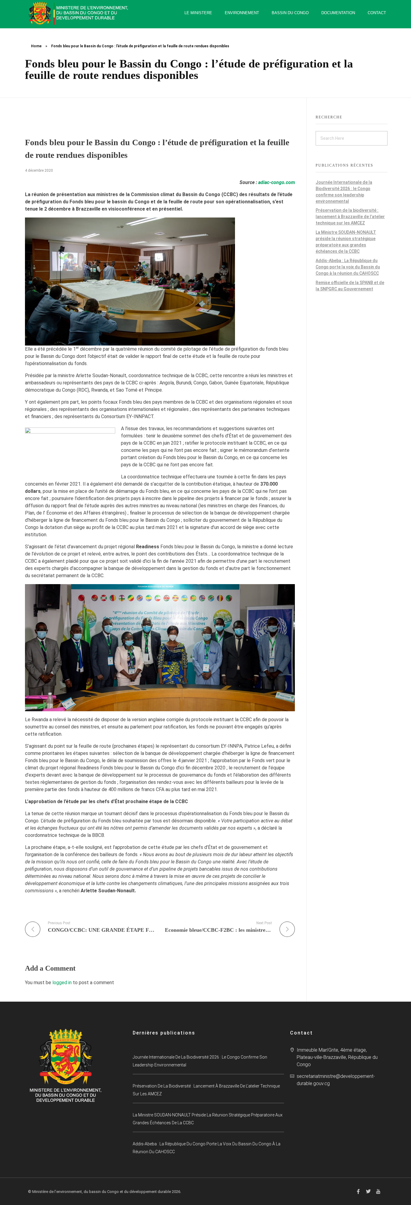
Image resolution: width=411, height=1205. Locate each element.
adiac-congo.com (276, 182)
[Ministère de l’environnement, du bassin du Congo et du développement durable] (79, 13)
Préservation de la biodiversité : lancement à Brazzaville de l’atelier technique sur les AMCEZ (350, 216)
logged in (62, 982)
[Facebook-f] (358, 1191)
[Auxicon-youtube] (378, 1191)
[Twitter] (368, 1191)
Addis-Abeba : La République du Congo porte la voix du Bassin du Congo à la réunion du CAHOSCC (348, 267)
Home (36, 46)
